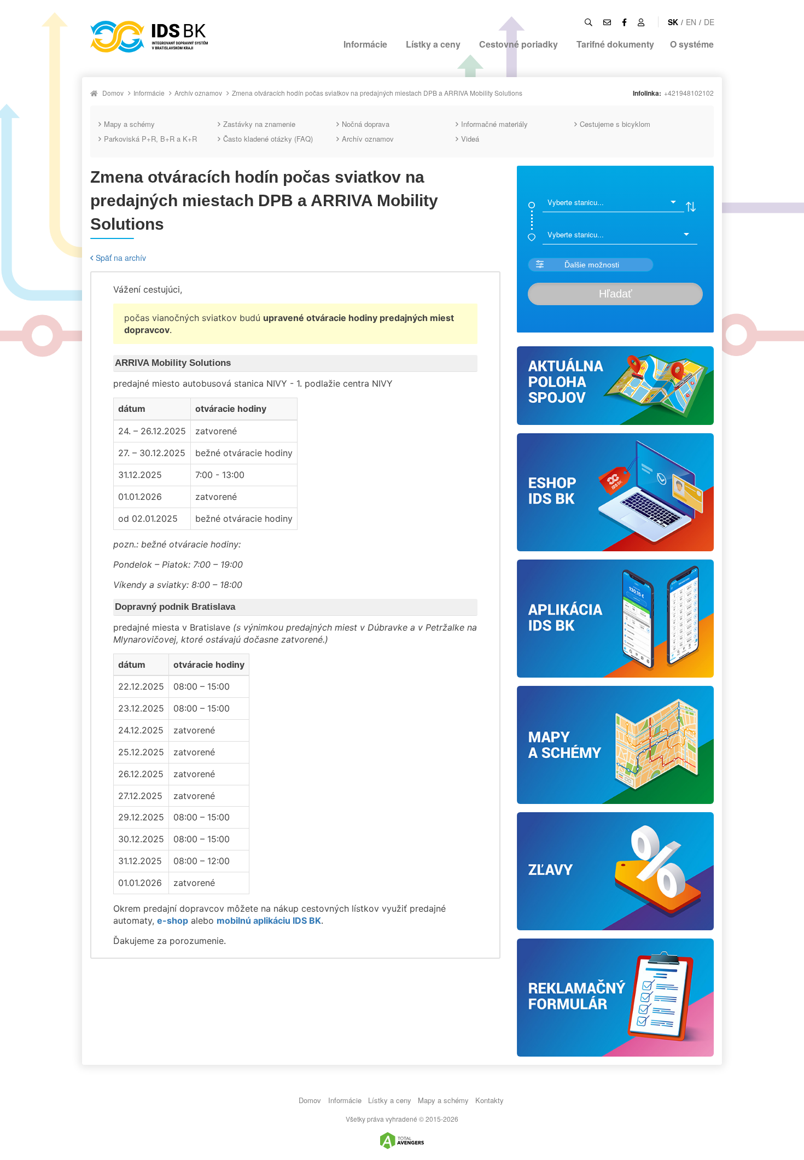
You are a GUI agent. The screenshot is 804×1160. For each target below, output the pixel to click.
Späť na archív (121, 257)
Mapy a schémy (129, 124)
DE (709, 21)
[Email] (607, 21)
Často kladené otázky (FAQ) (268, 138)
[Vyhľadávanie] (588, 21)
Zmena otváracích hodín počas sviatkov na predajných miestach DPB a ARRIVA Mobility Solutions (377, 92)
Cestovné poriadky (518, 44)
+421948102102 (689, 92)
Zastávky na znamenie (259, 124)
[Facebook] (624, 21)
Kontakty (489, 1100)
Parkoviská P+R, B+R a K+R (150, 138)
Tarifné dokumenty (615, 44)
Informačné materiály (494, 124)
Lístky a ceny (433, 44)
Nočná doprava (365, 124)
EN (691, 21)
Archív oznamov (198, 92)
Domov (113, 92)
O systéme (692, 44)
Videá (470, 138)
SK (673, 21)
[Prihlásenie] (641, 21)
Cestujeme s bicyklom (615, 124)
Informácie (365, 44)
